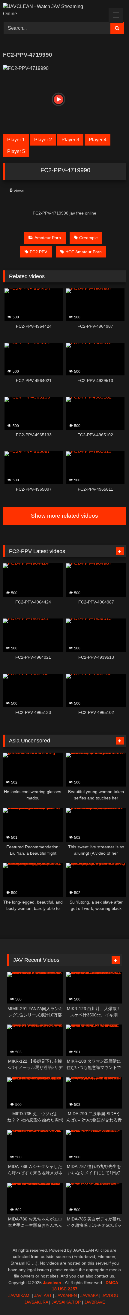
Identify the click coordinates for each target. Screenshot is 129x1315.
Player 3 (70, 139)
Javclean (52, 1282)
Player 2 (43, 139)
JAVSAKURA (36, 1302)
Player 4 (97, 139)
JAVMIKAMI (19, 1295)
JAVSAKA (89, 1295)
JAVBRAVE (94, 1302)
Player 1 (16, 139)
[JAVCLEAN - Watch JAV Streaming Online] (53, 10)
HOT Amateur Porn (83, 251)
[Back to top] (110, 1297)
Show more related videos (64, 516)
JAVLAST (43, 1295)
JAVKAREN (66, 1295)
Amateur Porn (47, 237)
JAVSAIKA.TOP (66, 1302)
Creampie (88, 237)
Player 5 (16, 151)
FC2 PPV (38, 251)
